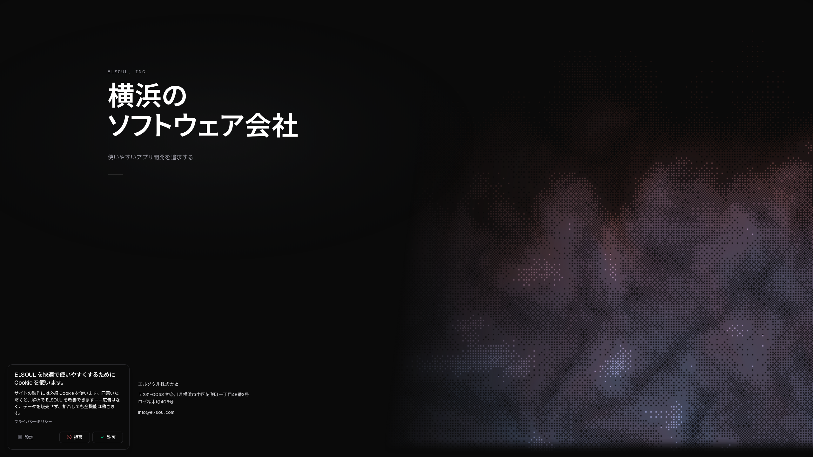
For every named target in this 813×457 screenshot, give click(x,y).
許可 (111, 437)
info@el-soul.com (156, 412)
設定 (28, 437)
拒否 (78, 437)
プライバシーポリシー (33, 421)
